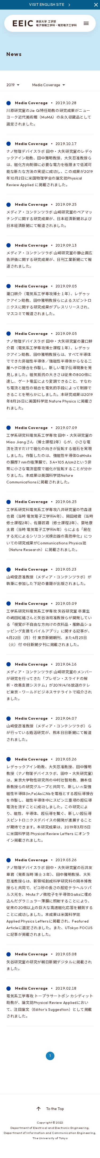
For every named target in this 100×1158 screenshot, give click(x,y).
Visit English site (46, 4)
